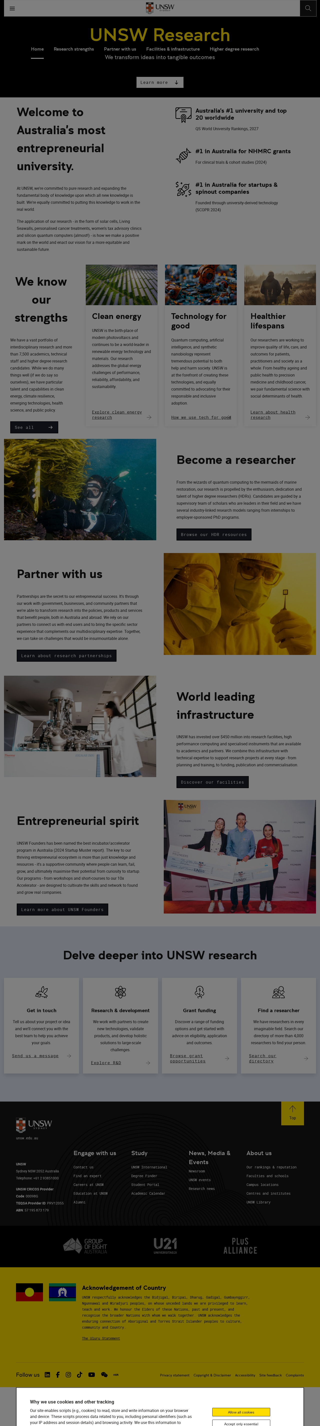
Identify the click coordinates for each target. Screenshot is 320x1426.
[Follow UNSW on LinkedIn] (47, 1375)
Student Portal (145, 1184)
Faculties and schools (267, 1175)
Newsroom (197, 1171)
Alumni (80, 1202)
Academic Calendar (148, 1193)
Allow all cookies (241, 1412)
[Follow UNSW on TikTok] (79, 1375)
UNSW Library (258, 1202)
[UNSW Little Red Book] (116, 1375)
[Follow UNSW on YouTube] (91, 1375)
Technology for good (198, 320)
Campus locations (262, 1184)
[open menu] (12, 8)
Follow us (28, 1375)
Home (37, 49)
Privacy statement (175, 1375)
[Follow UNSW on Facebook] (58, 1375)
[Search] (308, 8)
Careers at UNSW (89, 1184)
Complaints (295, 1375)
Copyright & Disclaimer (212, 1375)
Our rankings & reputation (271, 1167)
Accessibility (245, 1375)
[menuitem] (37, 49)
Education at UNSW (91, 1193)
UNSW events (200, 1179)
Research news (202, 1188)
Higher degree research (234, 49)
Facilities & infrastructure (173, 49)
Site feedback (270, 1375)
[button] (160, 82)
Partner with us (120, 49)
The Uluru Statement (101, 1338)
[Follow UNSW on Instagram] (68, 1375)
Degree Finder (144, 1175)
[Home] (160, 8)
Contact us (84, 1167)
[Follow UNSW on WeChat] (104, 1375)
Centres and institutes (268, 1193)
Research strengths (74, 49)
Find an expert (88, 1175)
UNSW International (149, 1167)
